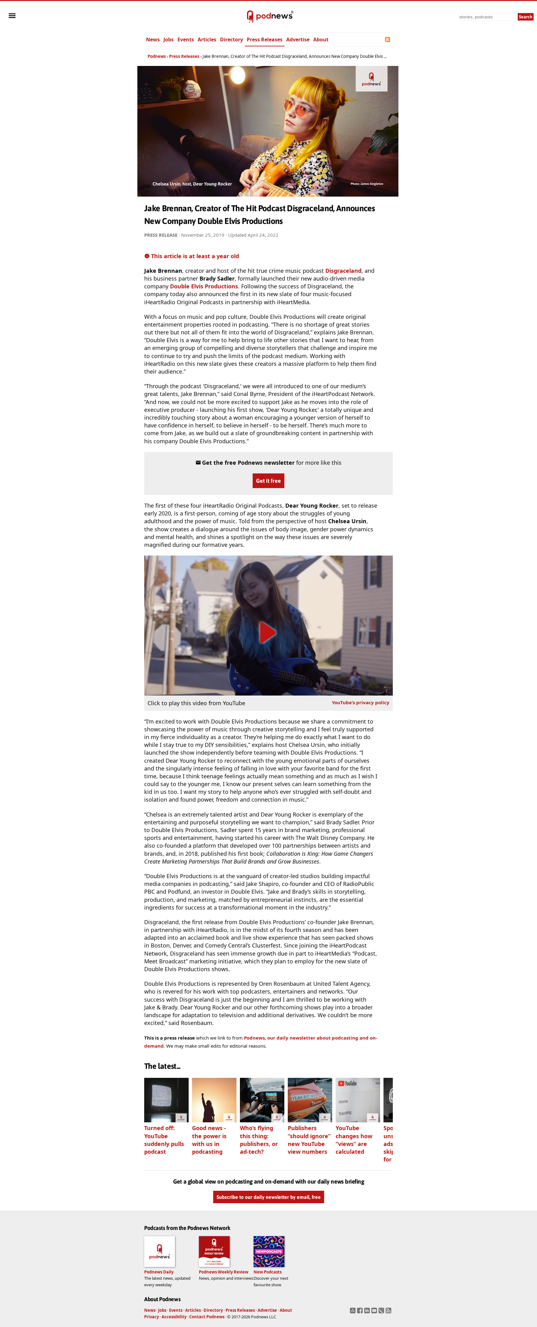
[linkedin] (367, 1312)
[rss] (389, 1312)
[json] (382, 1312)
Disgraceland (343, 270)
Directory (231, 39)
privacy (360, 702)
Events (185, 39)
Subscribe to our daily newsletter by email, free (269, 1197)
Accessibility (174, 1317)
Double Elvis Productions (204, 286)
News (153, 39)
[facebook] (360, 1312)
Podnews (157, 56)
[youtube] (375, 1312)
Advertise (298, 39)
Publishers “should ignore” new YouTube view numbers (309, 1139)
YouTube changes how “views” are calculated (354, 1139)
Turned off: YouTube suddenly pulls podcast (164, 1139)
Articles (207, 39)
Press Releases (264, 39)
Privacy (151, 1317)
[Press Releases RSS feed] (388, 39)
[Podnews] (250, 17)
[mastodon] (353, 1312)
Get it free (268, 480)
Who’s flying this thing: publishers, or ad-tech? (259, 1139)
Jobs (168, 39)
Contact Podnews (206, 1317)
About (320, 39)
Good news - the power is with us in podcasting (209, 1139)
